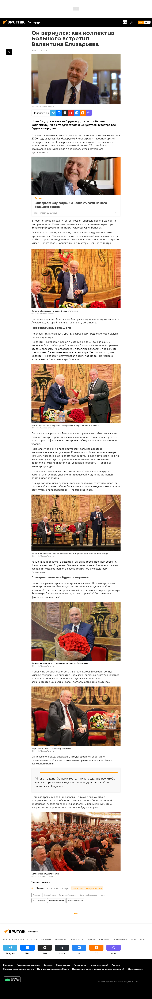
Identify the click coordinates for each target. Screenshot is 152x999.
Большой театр (50, 895)
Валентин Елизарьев (88, 895)
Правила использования (28, 965)
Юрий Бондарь (39, 900)
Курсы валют (78, 939)
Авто (133, 939)
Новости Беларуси (75, 900)
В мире (92, 939)
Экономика (61, 939)
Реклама (115, 965)
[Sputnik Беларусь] (14, 24)
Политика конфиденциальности (18, 969)
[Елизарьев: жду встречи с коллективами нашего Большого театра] (76, 176)
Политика (45, 939)
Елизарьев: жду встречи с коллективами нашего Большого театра (70, 205)
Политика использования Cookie (53, 969)
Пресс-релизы (63, 965)
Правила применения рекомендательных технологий (98, 969)
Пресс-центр (80, 965)
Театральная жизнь (56, 900)
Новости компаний (99, 965)
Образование (120, 939)
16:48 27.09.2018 (39, 50)
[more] (116, 212)
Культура (36, 895)
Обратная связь (135, 969)
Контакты (48, 965)
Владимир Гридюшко (67, 895)
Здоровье (104, 939)
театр (102, 895)
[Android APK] (12, 979)
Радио (38, 198)
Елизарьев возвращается (86, 888)
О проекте (8, 965)
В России (32, 939)
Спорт (142, 939)
